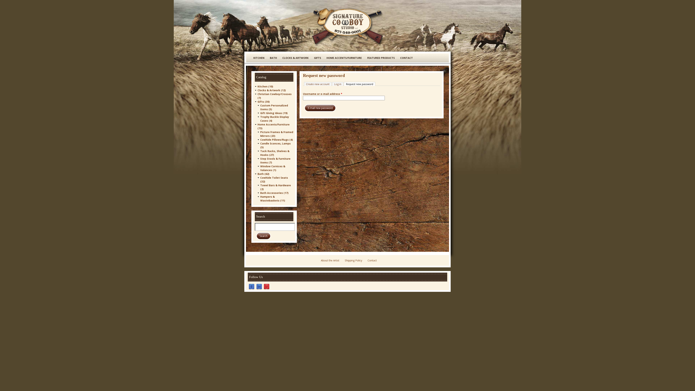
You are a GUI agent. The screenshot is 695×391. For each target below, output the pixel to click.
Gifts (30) (264, 101)
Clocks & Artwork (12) (272, 90)
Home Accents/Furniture (344, 58)
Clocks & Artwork (295, 58)
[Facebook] (251, 286)
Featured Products (381, 58)
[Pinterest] (266, 286)
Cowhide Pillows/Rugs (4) (276, 139)
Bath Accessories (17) (274, 193)
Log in (337, 84)
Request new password (360, 84)
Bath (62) (263, 174)
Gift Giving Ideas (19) (274, 113)
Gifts (317, 58)
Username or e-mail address (322, 94)
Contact (406, 58)
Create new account (318, 84)
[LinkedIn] (259, 286)
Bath (273, 58)
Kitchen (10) (265, 86)
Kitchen (258, 58)
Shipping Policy (353, 260)
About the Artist (330, 260)
